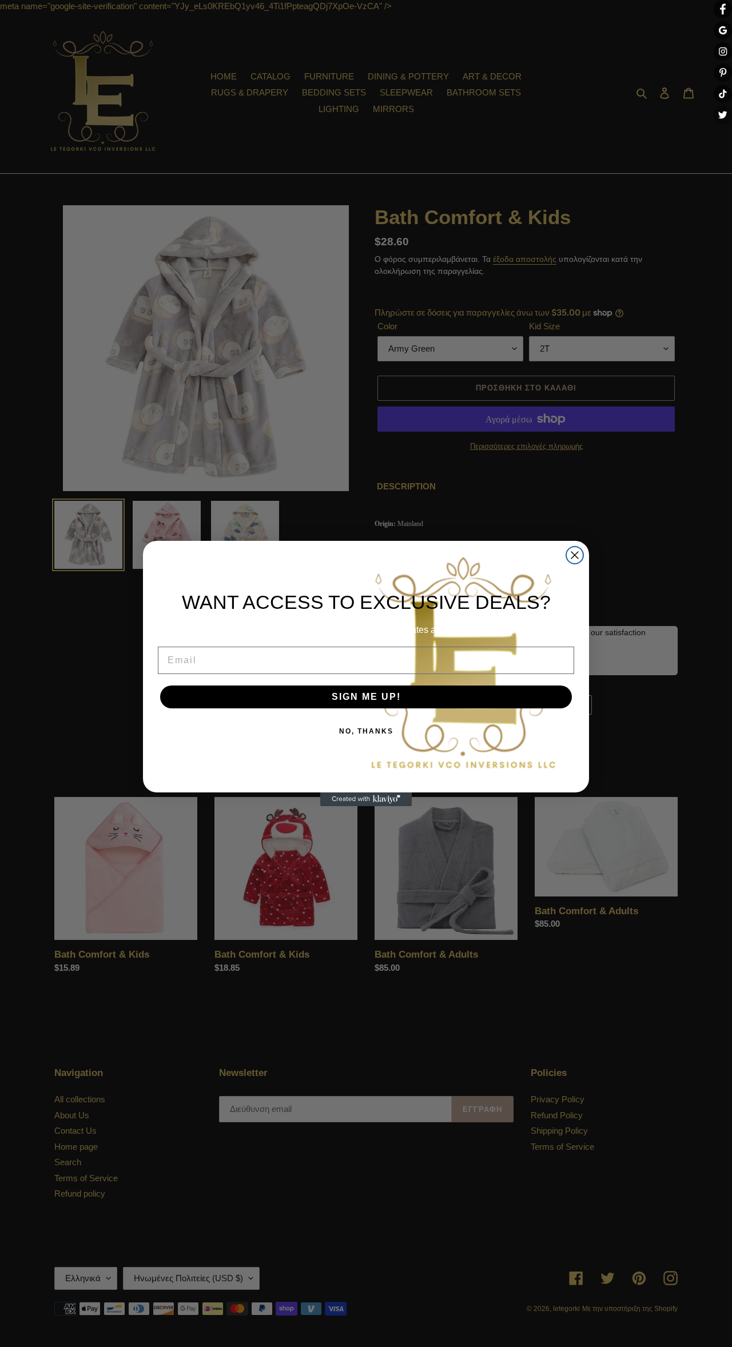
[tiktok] (723, 94)
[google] (723, 30)
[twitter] (723, 115)
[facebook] (723, 9)
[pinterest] (723, 72)
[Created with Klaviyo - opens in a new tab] (366, 799)
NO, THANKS (366, 731)
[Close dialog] (574, 555)
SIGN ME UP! (366, 697)
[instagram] (723, 51)
